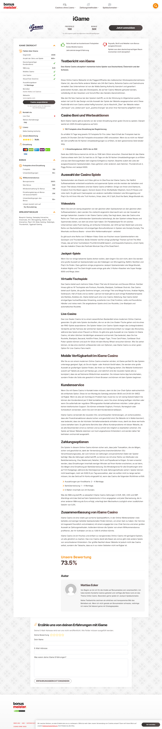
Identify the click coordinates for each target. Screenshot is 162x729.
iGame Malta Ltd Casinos (32, 92)
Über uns (16, 723)
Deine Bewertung (41, 635)
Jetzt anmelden (125, 27)
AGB (23, 723)
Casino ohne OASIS (19, 726)
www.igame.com (29, 98)
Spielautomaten (110, 8)
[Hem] (10, 6)
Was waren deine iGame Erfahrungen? (50, 657)
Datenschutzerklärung (35, 723)
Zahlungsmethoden (88, 8)
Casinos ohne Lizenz (64, 8)
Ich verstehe (150, 724)
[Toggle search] (155, 5)
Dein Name (38, 639)
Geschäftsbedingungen (92, 33)
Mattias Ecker (89, 585)
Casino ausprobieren (39, 102)
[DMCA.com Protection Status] (19, 711)
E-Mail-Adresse (40, 648)
